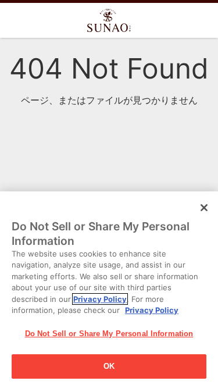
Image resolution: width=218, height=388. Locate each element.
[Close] (204, 207)
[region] (109, 289)
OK (109, 366)
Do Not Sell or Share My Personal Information (109, 333)
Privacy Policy (100, 299)
